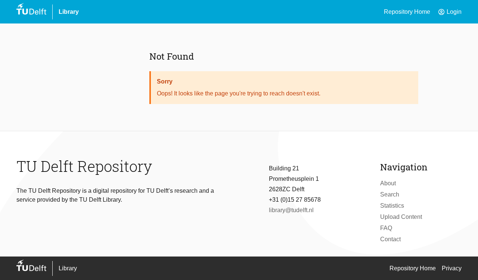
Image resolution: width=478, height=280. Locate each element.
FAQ (386, 228)
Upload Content (401, 217)
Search (389, 194)
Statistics (392, 205)
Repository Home (407, 12)
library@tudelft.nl (291, 210)
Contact (390, 239)
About (388, 183)
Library (69, 12)
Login (450, 11)
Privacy (452, 268)
